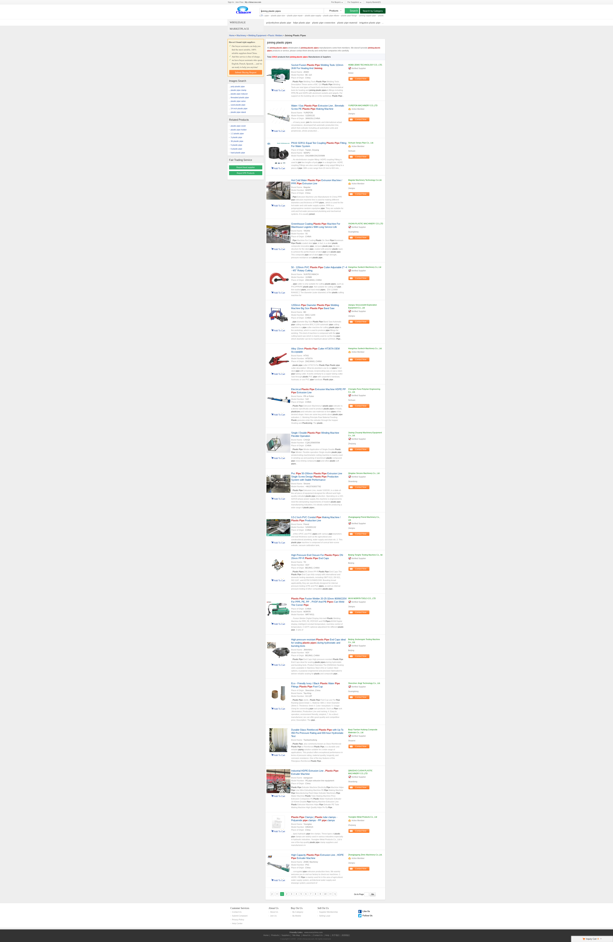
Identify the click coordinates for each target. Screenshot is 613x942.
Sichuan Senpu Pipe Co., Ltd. (361, 143)
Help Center (237, 923)
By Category (297, 912)
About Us (273, 908)
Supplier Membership (328, 912)
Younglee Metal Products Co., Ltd (362, 817)
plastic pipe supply (288, 16)
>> (330, 894)
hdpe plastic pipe (301, 22)
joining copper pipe (342, 16)
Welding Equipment (257, 35)
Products (275, 935)
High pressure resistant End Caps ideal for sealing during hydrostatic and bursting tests (318, 642)
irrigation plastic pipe (369, 22)
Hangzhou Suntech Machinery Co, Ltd (364, 267)
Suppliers (285, 935)
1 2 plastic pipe (237, 133)
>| (335, 894)
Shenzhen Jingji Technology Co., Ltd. (364, 683)
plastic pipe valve (238, 101)
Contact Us (237, 912)
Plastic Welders (275, 35)
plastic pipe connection (323, 22)
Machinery (241, 35)
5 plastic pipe (236, 145)
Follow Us (367, 915)
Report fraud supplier (245, 167)
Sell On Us (323, 908)
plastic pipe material (347, 22)
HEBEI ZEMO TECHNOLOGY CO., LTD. (365, 65)
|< (272, 894)
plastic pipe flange (324, 16)
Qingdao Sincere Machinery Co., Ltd (364, 473)
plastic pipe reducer (239, 94)
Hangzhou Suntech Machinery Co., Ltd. (365, 348)
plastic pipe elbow (306, 16)
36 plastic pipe (237, 141)
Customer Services (239, 908)
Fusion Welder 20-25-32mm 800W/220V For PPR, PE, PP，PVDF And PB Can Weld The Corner (319, 601)
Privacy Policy (238, 920)
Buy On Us (297, 908)
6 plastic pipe (236, 149)
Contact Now (360, 79)
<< (277, 894)
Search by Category (373, 11)
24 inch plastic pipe (239, 108)
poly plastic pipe (238, 86)
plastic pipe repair (270, 16)
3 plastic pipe (236, 137)
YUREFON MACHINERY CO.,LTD (363, 105)
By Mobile (296, 916)
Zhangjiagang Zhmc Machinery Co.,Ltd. (365, 855)
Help (327, 935)
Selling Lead (324, 916)
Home (232, 35)
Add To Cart (279, 90)
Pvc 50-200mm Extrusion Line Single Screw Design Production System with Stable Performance (316, 476)
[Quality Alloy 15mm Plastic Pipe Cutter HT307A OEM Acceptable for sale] (278, 370)
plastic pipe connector (362, 16)
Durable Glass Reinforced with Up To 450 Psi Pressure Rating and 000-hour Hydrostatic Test (317, 732)
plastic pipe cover (238, 126)
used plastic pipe (238, 105)
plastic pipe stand (238, 112)
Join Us (273, 916)
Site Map (296, 935)
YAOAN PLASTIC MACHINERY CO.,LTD (365, 224)
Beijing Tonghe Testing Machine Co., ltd (365, 555)
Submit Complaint (239, 916)
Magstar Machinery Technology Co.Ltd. (365, 180)
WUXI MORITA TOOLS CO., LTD (362, 598)
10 (325, 894)
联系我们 (346, 935)
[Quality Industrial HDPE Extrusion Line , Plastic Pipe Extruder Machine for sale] (278, 792)
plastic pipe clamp (238, 90)
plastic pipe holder (239, 130)
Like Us (366, 911)
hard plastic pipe (238, 153)
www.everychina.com (313, 932)
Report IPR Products (245, 173)
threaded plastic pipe (240, 97)
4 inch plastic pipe (382, 16)
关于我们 (336, 935)
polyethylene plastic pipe (278, 22)
